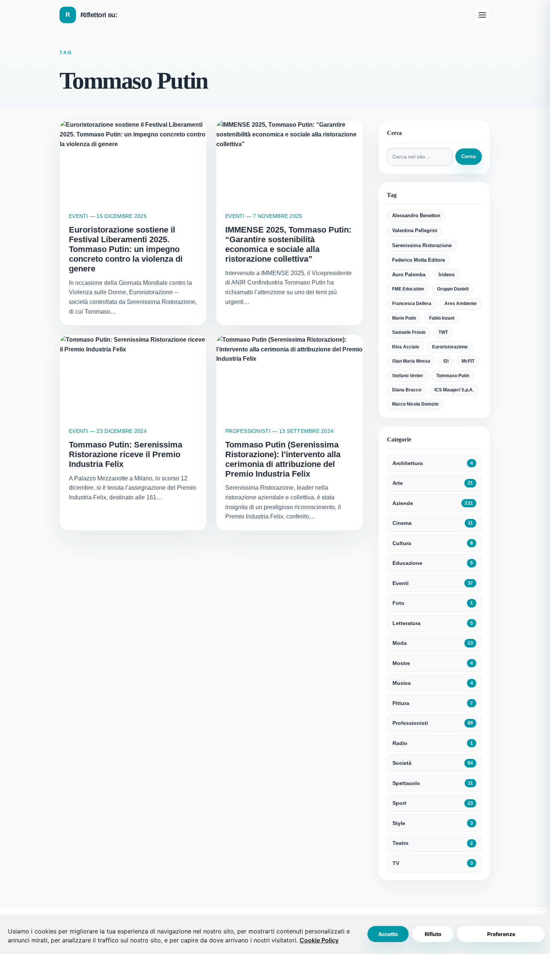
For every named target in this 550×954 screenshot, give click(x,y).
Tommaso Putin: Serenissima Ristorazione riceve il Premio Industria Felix (125, 454)
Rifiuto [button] (433, 934)
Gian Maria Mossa (411, 361)
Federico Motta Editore (418, 260)
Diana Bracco (406, 390)
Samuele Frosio (408, 332)
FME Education (408, 289)
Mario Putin (404, 318)
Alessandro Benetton (416, 215)
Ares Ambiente (460, 303)
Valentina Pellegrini (414, 230)
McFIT (468, 361)
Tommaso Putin (452, 375)
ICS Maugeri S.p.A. (454, 390)
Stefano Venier (407, 375)
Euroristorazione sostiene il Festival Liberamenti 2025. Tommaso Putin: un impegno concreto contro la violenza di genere (126, 249)
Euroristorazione (450, 347)
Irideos (447, 274)
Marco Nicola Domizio (415, 404)
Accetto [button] (388, 934)
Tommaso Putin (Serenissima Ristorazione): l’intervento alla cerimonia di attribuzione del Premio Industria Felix (282, 459)
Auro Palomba (408, 274)
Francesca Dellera (411, 303)
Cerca (468, 156)
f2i (446, 361)
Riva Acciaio (405, 347)
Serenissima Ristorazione (422, 245)
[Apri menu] (482, 15)
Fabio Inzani (441, 318)
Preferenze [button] (501, 934)
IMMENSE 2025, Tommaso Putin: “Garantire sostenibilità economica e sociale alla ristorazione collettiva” (288, 244)
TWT (443, 332)
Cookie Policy (319, 940)
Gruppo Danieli (452, 289)
